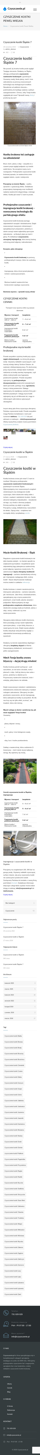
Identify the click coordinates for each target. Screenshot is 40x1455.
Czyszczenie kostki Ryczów (14, 1183)
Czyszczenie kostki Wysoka (14, 1241)
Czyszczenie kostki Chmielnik (14, 1065)
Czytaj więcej (7, 447)
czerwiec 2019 (20, 1012)
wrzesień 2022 (20, 1001)
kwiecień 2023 (20, 995)
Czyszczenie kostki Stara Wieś (15, 1200)
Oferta (9, 1384)
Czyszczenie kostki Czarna (13, 1071)
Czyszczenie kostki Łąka (13, 1277)
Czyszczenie (24, 47)
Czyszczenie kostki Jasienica (14, 1112)
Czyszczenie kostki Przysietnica (15, 1165)
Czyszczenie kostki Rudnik (13, 1177)
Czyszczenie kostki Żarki (13, 1294)
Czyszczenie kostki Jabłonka (14, 1100)
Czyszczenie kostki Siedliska (14, 1189)
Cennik (9, 1388)
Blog (8, 1392)
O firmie (10, 1406)
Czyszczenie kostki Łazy (13, 1271)
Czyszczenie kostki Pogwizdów (15, 1159)
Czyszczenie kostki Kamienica (15, 1124)
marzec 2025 (20, 989)
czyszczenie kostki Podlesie (14, 1153)
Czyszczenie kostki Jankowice (15, 1106)
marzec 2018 (20, 1018)
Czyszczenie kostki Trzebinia (14, 1218)
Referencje (11, 1410)
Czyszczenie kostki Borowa (14, 1042)
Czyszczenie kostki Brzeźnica (14, 1059)
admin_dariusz (10, 49)
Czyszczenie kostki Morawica (14, 1130)
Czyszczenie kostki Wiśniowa (14, 1236)
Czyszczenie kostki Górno (13, 1095)
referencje (26, 582)
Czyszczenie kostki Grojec (13, 1089)
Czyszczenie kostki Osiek (13, 1142)
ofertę (32, 95)
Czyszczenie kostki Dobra (13, 1077)
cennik (27, 513)
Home (5, 26)
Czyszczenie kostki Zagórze (14, 1253)
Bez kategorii (20, 903)
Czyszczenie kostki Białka (13, 1036)
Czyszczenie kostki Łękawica (14, 1282)
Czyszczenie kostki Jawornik (14, 1118)
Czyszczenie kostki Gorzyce (14, 1083)
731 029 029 (22, 416)
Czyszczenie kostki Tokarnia (14, 1212)
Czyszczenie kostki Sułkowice (14, 1206)
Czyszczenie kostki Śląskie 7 (17, 42)
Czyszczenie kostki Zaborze (14, 1247)
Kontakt (14, 883)
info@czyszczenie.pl (20, 1337)
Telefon (14, 1311)
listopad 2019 (20, 1006)
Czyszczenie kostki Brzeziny (14, 1053)
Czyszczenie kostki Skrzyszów (15, 1194)
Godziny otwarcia (19, 1322)
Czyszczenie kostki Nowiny (13, 1136)
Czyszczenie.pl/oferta (10, 424)
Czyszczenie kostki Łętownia (14, 1288)
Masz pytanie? (18, 1333)
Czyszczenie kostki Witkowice (14, 1230)
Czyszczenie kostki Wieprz (13, 1224)
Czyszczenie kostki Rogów (13, 1171)
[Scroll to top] (36, 1451)
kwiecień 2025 (20, 983)
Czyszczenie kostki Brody (13, 1048)
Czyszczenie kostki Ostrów (13, 1147)
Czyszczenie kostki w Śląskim (18, 452)
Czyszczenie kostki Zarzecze (14, 1265)
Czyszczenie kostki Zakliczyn (14, 1259)
